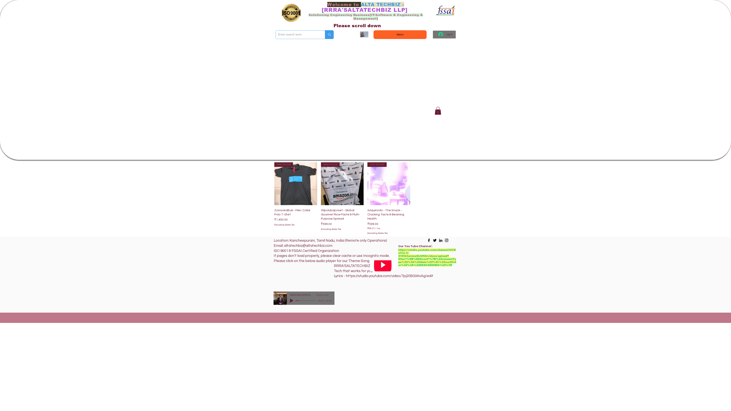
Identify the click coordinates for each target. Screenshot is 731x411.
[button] (438, 111)
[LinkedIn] (440, 240)
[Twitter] (435, 240)
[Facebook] (429, 240)
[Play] (291, 301)
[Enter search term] (329, 34)
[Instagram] (446, 240)
